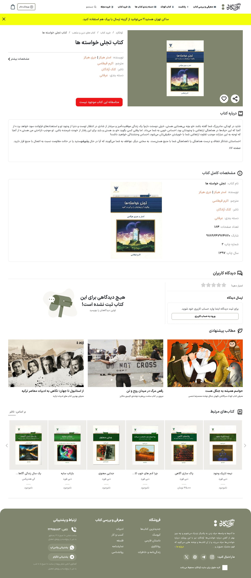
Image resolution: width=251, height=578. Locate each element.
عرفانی (104, 75)
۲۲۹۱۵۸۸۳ (54, 530)
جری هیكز (90, 57)
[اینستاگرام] (212, 557)
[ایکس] (186, 557)
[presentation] (245, 444)
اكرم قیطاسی (105, 63)
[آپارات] (195, 557)
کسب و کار (117, 535)
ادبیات (119, 529)
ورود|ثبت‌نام (24, 6)
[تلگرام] (203, 557)
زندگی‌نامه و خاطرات (149, 552)
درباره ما (180, 547)
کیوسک (156, 535)
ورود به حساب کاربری (205, 316)
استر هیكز (104, 57)
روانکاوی (156, 546)
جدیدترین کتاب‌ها (150, 529)
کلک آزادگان (108, 69)
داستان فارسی (153, 541)
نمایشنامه (117, 546)
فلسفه (120, 541)
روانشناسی (117, 552)
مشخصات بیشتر (20, 59)
